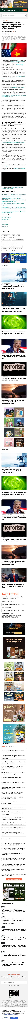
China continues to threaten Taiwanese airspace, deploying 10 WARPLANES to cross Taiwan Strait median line (13, 95)
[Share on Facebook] (7, 34)
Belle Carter (9, 398)
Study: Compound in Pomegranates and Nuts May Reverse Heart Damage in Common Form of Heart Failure (13, 859)
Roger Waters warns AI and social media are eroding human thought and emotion (13, 762)
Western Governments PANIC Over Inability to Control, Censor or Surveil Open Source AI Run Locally (13, 931)
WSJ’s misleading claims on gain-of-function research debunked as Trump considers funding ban (12, 286)
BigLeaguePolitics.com (6, 217)
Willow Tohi (9, 306)
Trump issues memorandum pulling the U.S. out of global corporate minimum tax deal (13, 356)
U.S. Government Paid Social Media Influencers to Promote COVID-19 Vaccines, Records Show (13, 828)
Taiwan (6, 39)
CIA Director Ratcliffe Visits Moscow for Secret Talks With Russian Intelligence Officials (12, 751)
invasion (19, 37)
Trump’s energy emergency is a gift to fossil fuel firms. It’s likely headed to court (12, 586)
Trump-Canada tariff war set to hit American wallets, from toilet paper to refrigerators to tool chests (12, 834)
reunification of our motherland (17, 87)
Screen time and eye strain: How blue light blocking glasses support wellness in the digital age (13, 865)
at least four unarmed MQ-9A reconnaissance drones (12, 142)
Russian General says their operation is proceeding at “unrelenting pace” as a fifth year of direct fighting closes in (13, 757)
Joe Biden (24, 37)
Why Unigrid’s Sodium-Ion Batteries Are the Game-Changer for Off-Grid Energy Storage (13, 773)
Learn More (6, 1017)
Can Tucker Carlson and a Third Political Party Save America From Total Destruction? (13, 938)
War (8, 39)
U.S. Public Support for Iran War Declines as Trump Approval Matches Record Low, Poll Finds (13, 844)
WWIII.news (5, 166)
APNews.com (4, 221)
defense (18, 36)
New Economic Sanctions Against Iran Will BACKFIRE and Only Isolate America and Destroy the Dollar (12, 964)
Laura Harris (9, 31)
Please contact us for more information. (9, 617)
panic (23, 38)
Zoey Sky (8, 376)
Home (2, 20)
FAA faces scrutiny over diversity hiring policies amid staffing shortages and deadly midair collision (13, 401)
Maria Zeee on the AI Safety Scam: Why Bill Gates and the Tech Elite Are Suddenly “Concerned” (13, 849)
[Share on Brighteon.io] (5, 34)
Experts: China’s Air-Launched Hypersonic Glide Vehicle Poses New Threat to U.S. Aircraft (12, 793)
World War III (13, 250)
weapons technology (14, 39)
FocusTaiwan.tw (4, 224)
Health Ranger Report (7, 903)
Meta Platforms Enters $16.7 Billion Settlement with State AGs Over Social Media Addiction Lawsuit (12, 768)
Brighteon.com (9, 188)
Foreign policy (23, 36)
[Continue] (25, 982)
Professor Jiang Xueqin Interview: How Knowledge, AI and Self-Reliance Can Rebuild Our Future (13, 955)
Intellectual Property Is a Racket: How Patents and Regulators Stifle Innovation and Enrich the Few (13, 823)
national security (19, 38)
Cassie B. (9, 283)
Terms (11, 1001)
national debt (12, 38)
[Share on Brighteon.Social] (2, 34)
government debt (4, 37)
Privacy (8, 1001)
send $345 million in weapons (17, 61)
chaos (12, 36)
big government (7, 36)
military (2, 38)
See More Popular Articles (14, 879)
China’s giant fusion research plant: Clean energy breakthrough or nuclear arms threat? (13, 333)
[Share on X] (9, 34)
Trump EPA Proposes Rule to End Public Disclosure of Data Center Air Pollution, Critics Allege (13, 818)
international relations (13, 37)
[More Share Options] (11, 34)
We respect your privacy (14, 985)
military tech (7, 38)
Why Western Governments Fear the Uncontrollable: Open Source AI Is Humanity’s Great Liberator (12, 813)
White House (21, 39)
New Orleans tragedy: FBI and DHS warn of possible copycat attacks (13, 379)
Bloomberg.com (5, 219)
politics (2, 39)
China (6, 20)
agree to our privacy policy (11, 1014)
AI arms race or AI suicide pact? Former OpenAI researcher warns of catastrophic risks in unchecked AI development (14, 310)
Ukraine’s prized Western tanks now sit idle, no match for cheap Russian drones (12, 797)
